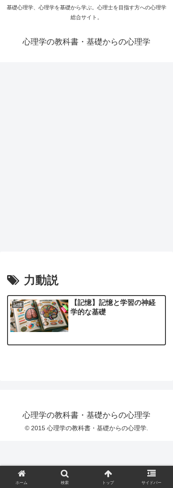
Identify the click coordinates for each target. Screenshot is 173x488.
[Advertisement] (86, 159)
